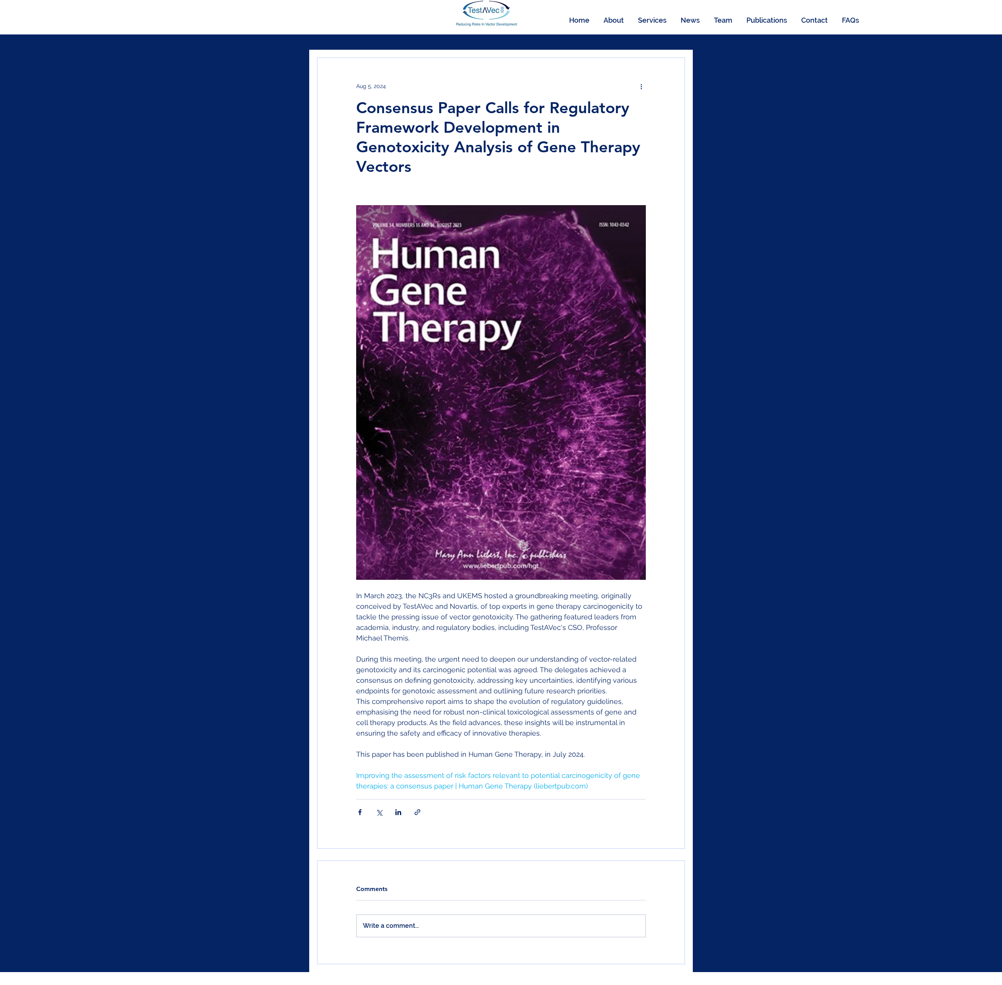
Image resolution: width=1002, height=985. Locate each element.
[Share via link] (417, 812)
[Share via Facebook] (360, 812)
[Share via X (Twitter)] (379, 812)
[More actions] (641, 86)
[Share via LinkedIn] (398, 812)
